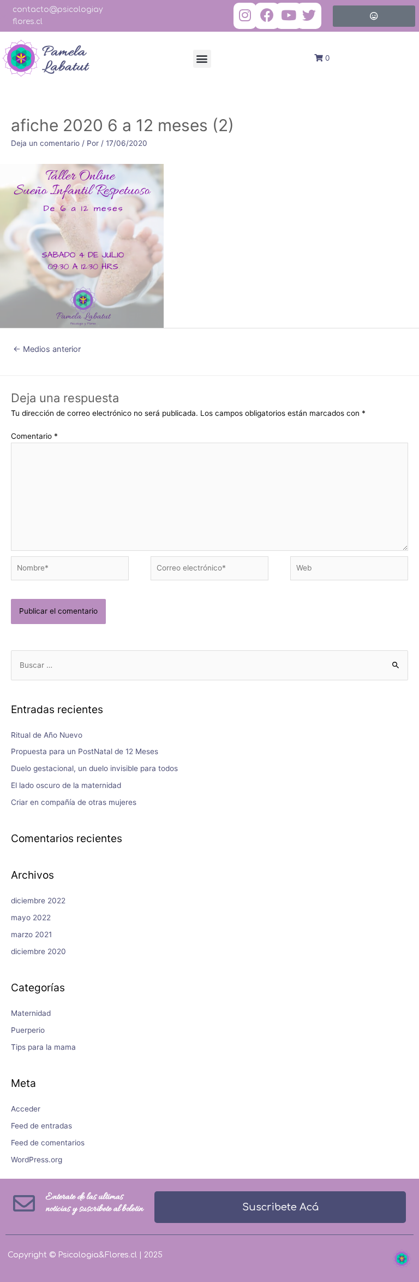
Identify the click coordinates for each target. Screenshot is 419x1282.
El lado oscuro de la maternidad (66, 785)
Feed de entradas (41, 1125)
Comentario (34, 436)
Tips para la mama (43, 1047)
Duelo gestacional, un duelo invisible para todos (94, 768)
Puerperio (28, 1030)
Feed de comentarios (48, 1142)
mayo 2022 (31, 917)
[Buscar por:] (209, 665)
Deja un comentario (45, 143)
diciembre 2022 (38, 900)
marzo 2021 (31, 934)
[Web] (349, 570)
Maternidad (31, 1013)
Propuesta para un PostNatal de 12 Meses (84, 751)
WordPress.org (36, 1159)
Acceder (25, 1108)
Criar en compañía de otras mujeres (73, 802)
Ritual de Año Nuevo (46, 735)
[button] (202, 59)
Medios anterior (47, 349)
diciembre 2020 (38, 951)
